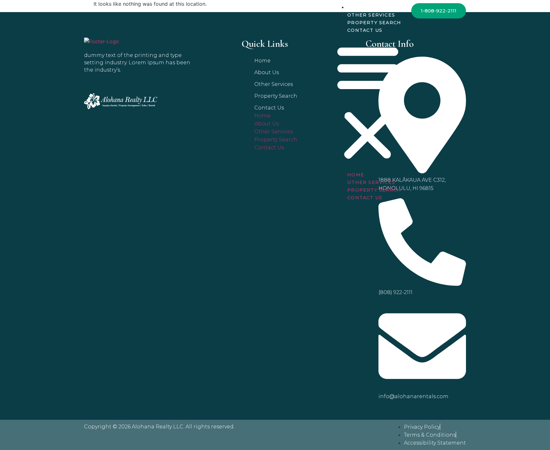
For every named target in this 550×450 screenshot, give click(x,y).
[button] (368, 102)
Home (355, 7)
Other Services (371, 15)
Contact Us (364, 30)
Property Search (374, 22)
